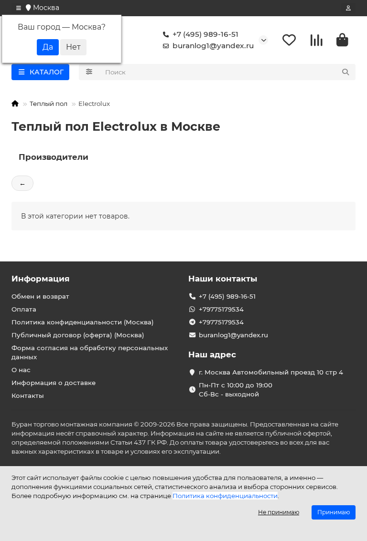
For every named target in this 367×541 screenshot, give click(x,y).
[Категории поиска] (89, 72)
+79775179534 (221, 309)
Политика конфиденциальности (225, 495)
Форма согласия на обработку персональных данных (89, 352)
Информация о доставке (53, 382)
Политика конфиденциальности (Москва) (82, 322)
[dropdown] (18, 8)
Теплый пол (48, 103)
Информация (40, 278)
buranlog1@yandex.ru (213, 45)
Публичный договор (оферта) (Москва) (77, 335)
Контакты (27, 395)
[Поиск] (345, 72)
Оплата (23, 309)
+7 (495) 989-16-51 (205, 34)
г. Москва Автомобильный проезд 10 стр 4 (271, 372)
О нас (21, 370)
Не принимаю (278, 512)
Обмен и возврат (40, 296)
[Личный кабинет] (348, 8)
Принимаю (333, 512)
